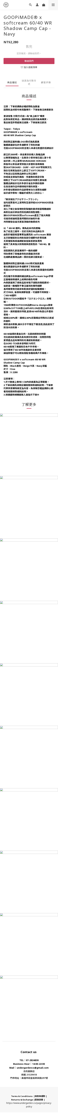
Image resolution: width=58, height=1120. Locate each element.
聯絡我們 (29, 60)
